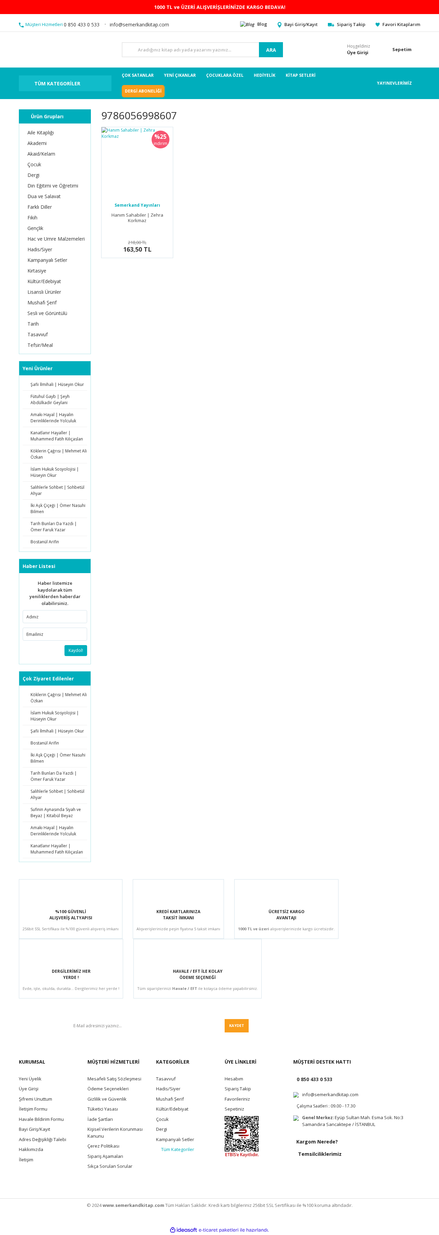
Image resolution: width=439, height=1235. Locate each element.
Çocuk (162, 1119)
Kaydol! (76, 650)
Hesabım (234, 1079)
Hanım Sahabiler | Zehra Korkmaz (137, 217)
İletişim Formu (33, 1109)
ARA (271, 50)
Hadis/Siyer (168, 1089)
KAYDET (236, 1025)
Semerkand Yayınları (137, 205)
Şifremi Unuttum (35, 1099)
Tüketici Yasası (102, 1109)
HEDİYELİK (264, 75)
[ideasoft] (183, 1230)
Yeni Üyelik (30, 1079)
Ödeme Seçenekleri (108, 1089)
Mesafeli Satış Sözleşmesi (114, 1079)
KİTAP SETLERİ (301, 75)
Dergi (161, 1129)
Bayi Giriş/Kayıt (34, 1129)
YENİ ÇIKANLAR (180, 75)
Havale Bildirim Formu (41, 1119)
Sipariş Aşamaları (105, 1156)
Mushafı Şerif (170, 1099)
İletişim (26, 1160)
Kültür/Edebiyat (172, 1109)
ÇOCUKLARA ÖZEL (225, 75)
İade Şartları (100, 1119)
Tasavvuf (166, 1079)
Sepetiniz (234, 1109)
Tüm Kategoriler (177, 1149)
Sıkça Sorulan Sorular (109, 1166)
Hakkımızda (31, 1149)
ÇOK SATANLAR (138, 75)
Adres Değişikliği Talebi (42, 1139)
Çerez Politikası (103, 1146)
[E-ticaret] (219, 1230)
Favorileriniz (237, 1099)
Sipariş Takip (238, 1089)
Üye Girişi (28, 1089)
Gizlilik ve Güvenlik (107, 1099)
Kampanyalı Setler (175, 1139)
